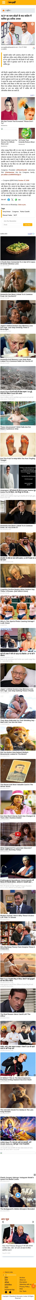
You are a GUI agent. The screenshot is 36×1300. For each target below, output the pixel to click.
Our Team (23, 1291)
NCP (15, 215)
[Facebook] (32, 29)
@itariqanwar (9, 172)
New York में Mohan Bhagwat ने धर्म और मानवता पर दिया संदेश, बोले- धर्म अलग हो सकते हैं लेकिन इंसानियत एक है (17, 1248)
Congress (15, 211)
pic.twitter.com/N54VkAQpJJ (11, 174)
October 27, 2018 (23, 180)
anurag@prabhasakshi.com (9, 47)
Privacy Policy (25, 1287)
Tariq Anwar (7, 211)
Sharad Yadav (7, 215)
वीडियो (7, 1282)
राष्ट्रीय (8, 10)
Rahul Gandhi (25, 211)
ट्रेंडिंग (6, 1278)
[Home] (3, 10)
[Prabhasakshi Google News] (34, 48)
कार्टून (6, 1287)
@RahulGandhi (21, 170)
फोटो (6, 1280)
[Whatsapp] (16, 200)
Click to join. (22, 204)
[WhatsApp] (32, 38)
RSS (21, 1289)
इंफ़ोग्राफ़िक (8, 1285)
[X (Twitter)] (32, 34)
